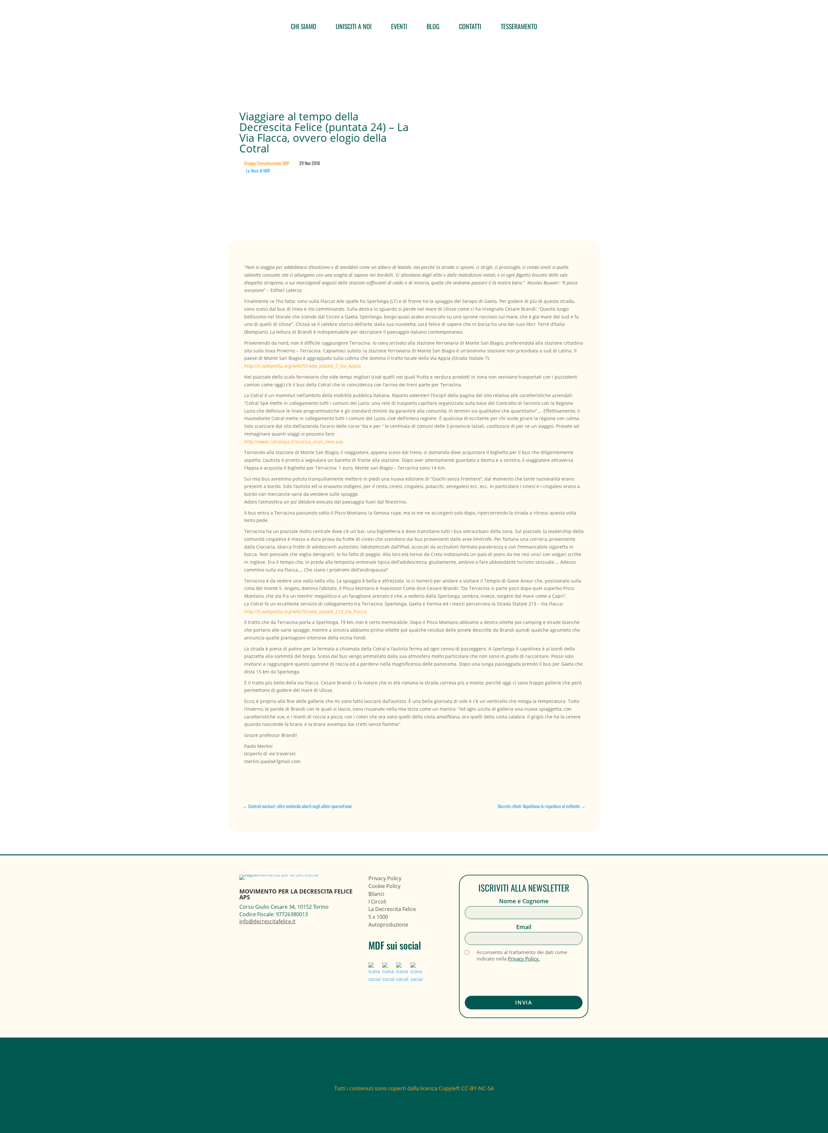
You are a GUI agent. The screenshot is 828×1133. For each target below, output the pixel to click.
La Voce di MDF (258, 170)
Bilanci (376, 893)
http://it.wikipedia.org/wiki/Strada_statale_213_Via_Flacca (305, 611)
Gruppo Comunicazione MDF (266, 163)
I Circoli (377, 901)
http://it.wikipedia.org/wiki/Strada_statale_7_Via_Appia (302, 366)
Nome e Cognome (524, 901)
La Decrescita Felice (392, 909)
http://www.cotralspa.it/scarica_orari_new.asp (293, 442)
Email (523, 927)
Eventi (399, 26)
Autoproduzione (388, 924)
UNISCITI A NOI (354, 26)
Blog (433, 26)
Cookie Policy (384, 886)
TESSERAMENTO (519, 26)
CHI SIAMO (303, 26)
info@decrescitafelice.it (267, 921)
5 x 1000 (378, 916)
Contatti (470, 26)
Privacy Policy (384, 878)
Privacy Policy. (524, 958)
